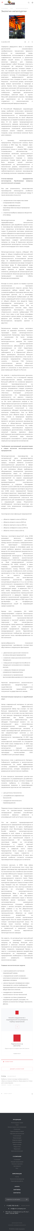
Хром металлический (17, 1151)
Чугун (17, 1124)
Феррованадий (17, 1138)
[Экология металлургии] (17, 16)
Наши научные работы (17, 1181)
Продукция (17, 1119)
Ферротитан (17, 1146)
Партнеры (17, 1189)
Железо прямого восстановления (17, 1127)
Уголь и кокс (17, 1129)
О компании (17, 1156)
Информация (17, 1173)
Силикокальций (17, 1135)
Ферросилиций (17, 1144)
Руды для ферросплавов (17, 1131)
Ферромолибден (17, 1142)
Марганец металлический (17, 1133)
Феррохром (17, 1148)
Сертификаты (17, 1166)
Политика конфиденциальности (17, 1225)
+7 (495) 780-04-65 (12, 1205)
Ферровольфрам (17, 1140)
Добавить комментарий (17, 1068)
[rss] (28, 41)
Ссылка (9, 1085)
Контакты (16, 1192)
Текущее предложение (17, 1161)
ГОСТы (17, 1176)
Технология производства (17, 1179)
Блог (17, 1168)
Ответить (3, 1085)
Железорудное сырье (17, 1122)
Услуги (17, 1186)
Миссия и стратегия (17, 1164)
